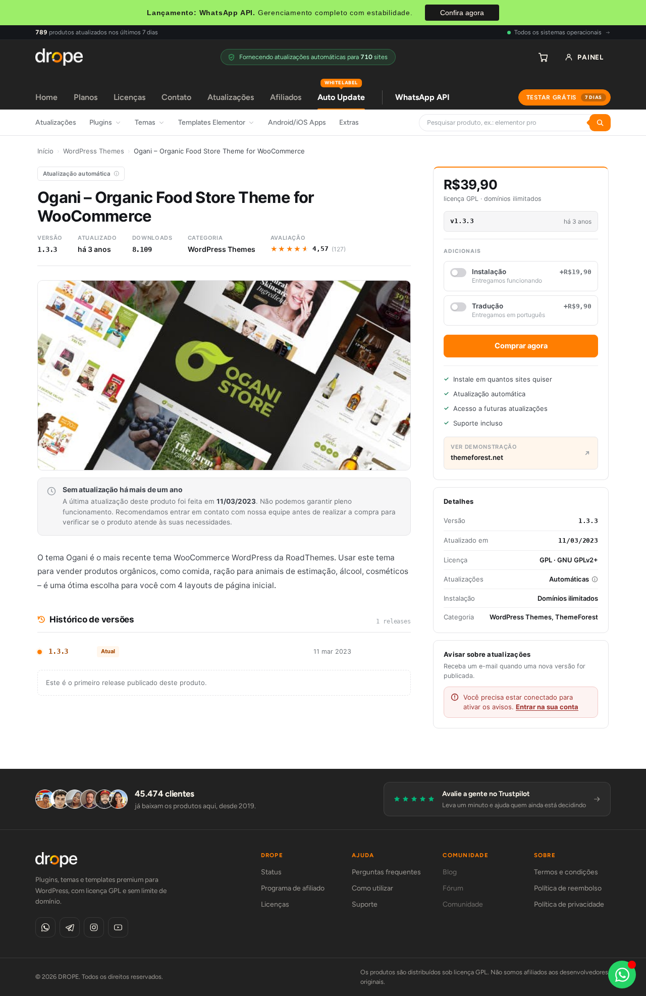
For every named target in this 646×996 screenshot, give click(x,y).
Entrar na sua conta (547, 707)
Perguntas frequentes (386, 872)
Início (45, 151)
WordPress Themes (93, 151)
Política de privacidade (569, 904)
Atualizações (230, 97)
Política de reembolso (568, 888)
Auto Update (341, 93)
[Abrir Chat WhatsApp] (622, 974)
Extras (349, 122)
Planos (85, 97)
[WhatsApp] (45, 927)
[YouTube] (118, 927)
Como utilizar (372, 888)
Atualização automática (77, 173)
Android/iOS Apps (297, 122)
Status (271, 872)
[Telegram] (70, 927)
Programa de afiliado (293, 888)
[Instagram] (94, 927)
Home (46, 97)
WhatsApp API (422, 97)
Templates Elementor (211, 122)
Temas (145, 122)
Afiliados (285, 97)
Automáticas (569, 579)
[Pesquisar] (600, 122)
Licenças (129, 97)
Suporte (365, 904)
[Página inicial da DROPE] (59, 57)
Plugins (100, 122)
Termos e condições (566, 872)
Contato (176, 97)
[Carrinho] (543, 57)
